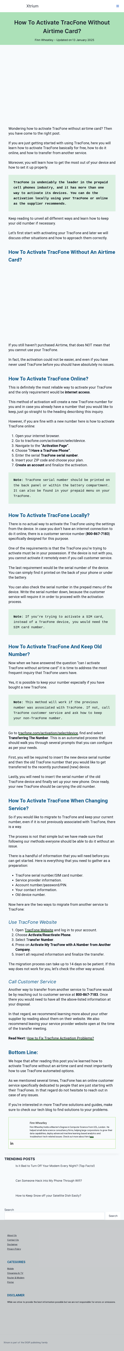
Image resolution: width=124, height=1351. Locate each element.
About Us (12, 1235)
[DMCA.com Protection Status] (62, 1317)
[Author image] (32, 40)
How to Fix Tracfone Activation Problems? (60, 1038)
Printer (10, 1282)
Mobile (10, 1268)
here (91, 1136)
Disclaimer (12, 1244)
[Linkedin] (11, 1144)
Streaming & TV (15, 1273)
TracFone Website (38, 930)
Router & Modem (15, 1277)
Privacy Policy (14, 1249)
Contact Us (13, 1240)
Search (9, 1210)
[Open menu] (117, 6)
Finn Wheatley (44, 40)
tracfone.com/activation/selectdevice (48, 733)
